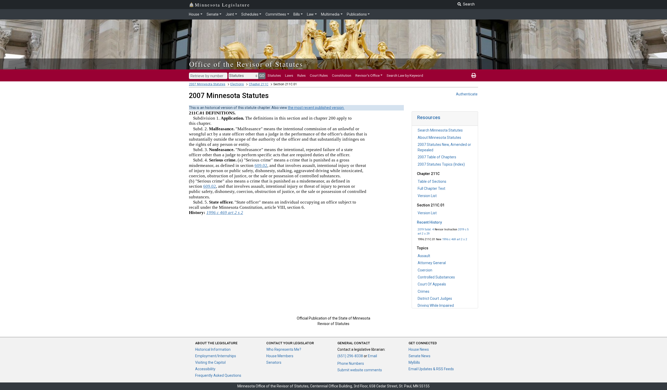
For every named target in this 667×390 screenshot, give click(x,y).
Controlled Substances (436, 277)
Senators (273, 362)
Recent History (429, 222)
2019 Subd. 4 (426, 229)
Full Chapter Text (431, 188)
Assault (424, 256)
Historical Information (213, 349)
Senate (213, 14)
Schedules (249, 14)
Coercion (425, 270)
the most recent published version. (316, 108)
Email (372, 356)
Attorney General (432, 263)
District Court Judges (435, 298)
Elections (237, 84)
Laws (289, 75)
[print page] (473, 75)
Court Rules (319, 75)
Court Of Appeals (432, 284)
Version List (427, 196)
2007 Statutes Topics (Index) (441, 164)
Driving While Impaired (436, 305)
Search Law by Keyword (405, 75)
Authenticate (467, 94)
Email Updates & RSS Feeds (431, 369)
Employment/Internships (215, 356)
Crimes (423, 291)
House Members (279, 356)
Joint (230, 14)
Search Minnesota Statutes (440, 130)
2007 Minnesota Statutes (207, 84)
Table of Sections (432, 181)
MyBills (414, 362)
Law (310, 14)
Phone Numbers (350, 363)
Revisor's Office (367, 75)
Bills (296, 14)
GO (261, 75)
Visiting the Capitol (210, 362)
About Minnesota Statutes (439, 137)
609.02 (261, 165)
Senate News (419, 356)
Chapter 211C (258, 84)
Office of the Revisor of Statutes (246, 64)
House (194, 14)
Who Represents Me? (283, 349)
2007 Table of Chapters (437, 157)
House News (419, 349)
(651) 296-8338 (350, 356)
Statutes (274, 75)
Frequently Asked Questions (218, 375)
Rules (301, 75)
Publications (357, 14)
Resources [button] (428, 117)
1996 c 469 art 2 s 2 (454, 239)
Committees (275, 14)
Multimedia (330, 14)
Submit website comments (359, 370)
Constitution (341, 75)
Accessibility (205, 369)
